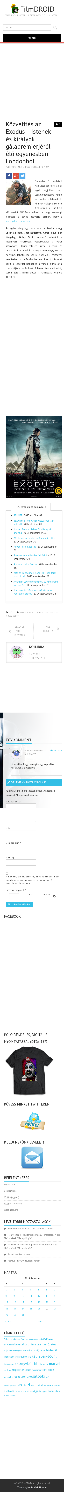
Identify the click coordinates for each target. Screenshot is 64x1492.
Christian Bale (27, 612)
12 (39, 1296)
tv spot (26, 1391)
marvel (54, 1363)
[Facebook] (9, 176)
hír (11, 612)
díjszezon (9, 1350)
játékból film (21, 1356)
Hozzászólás (14, 801)
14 (55, 1296)
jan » (40, 1321)
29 (6, 1315)
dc (26, 1344)
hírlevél (51, 1350)
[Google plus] (16, 176)
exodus (39, 612)
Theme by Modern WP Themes (32, 1487)
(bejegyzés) (11, 1197)
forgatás (18, 1350)
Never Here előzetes (25, 546)
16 (14, 1302)
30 (14, 1315)
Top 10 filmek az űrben (42, 1228)
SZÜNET (18, 515)
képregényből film (45, 1356)
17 (23, 1302)
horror (26, 1350)
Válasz (58, 750)
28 (55, 1308)
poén (51, 1370)
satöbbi (38, 1376)
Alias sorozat (23, 1254)
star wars (47, 1385)
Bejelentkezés (11, 1190)
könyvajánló (10, 1364)
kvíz (29, 1357)
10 (23, 1296)
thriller (57, 1385)
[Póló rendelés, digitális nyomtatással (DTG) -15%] (29, 1070)
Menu (32, 38)
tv (21, 1391)
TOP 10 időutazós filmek (28, 1260)
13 (47, 1296)
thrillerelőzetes (12, 1391)
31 (23, 1315)
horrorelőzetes (37, 1350)
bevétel (19, 1344)
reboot (18, 1376)
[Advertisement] (32, 77)
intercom (9, 1356)
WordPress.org (11, 1209)
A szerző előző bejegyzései (31, 506)
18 (31, 1302)
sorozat (35, 1385)
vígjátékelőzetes (50, 1391)
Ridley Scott (12, 616)
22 (6, 1308)
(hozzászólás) (13, 1203)
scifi (47, 1377)
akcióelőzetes (20, 1339)
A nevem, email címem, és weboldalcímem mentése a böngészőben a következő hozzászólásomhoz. (33, 880)
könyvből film (29, 1363)
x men (7, 1395)
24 (23, 1308)
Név (9, 828)
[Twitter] (22, 176)
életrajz (13, 1395)
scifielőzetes (10, 1385)
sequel (23, 1384)
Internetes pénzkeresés (19, 1228)
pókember (8, 1377)
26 (39, 1308)
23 (14, 1308)
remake (27, 1376)
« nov (8, 1321)
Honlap (10, 857)
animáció (32, 1339)
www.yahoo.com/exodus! (19, 221)
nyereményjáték (39, 1370)
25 (31, 1308)
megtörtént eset (21, 1370)
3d (5, 1339)
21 (55, 1302)
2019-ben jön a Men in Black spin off (33, 538)
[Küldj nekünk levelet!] (32, 1157)
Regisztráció (10, 1184)
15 (6, 1302)
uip (31, 1391)
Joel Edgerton (51, 612)
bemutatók (9, 1344)
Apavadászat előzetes (25, 564)
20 (47, 1302)
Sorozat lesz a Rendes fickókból (31, 555)
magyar (44, 1364)
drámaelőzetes (46, 1344)
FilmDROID (37, 9)
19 (39, 1302)
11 (31, 1296)
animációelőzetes (44, 1339)
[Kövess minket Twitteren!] (32, 1121)
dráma (32, 1344)
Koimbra (45, 167)
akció (9, 1339)
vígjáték (37, 1391)
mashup (7, 1370)
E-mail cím (14, 842)
